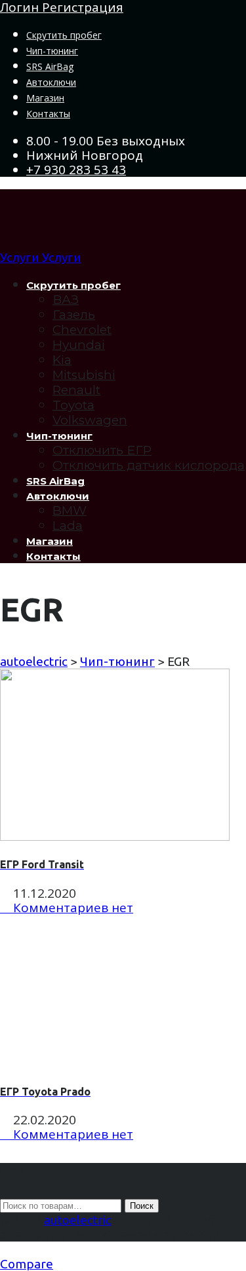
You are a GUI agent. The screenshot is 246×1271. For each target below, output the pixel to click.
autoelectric (78, 1220)
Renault (76, 389)
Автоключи (51, 82)
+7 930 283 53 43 (76, 169)
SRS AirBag (49, 66)
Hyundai (78, 344)
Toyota (73, 405)
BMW (69, 510)
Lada (67, 525)
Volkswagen (89, 420)
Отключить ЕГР (102, 450)
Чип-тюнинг (52, 51)
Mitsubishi (83, 374)
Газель (73, 314)
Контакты (48, 113)
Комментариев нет (71, 907)
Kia (62, 359)
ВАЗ (65, 299)
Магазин (45, 98)
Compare (26, 1264)
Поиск (142, 1206)
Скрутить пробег (64, 35)
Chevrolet (82, 329)
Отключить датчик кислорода (148, 465)
